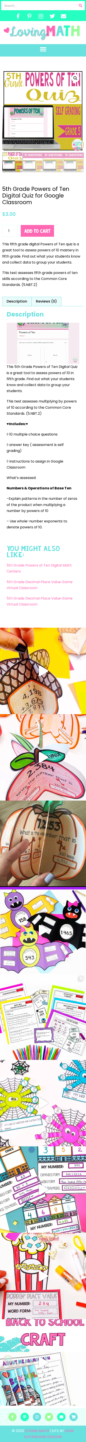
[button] (43, 49)
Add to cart (37, 231)
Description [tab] (17, 301)
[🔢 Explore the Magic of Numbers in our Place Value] (43, 1189)
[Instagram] (41, 16)
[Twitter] (52, 16)
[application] (43, 343)
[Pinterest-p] (29, 16)
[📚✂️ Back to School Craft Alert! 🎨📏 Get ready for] (43, 1362)
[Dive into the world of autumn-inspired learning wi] (43, 671)
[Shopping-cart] (73, 1417)
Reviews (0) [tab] (46, 301)
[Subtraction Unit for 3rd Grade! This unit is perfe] (43, 1016)
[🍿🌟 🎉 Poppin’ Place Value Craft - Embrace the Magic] (43, 1276)
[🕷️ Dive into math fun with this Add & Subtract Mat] (43, 1103)
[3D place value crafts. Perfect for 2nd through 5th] (43, 757)
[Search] (80, 5)
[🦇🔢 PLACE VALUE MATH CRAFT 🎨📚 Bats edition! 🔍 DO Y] (43, 930)
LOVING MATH (37, 1430)
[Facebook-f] (18, 16)
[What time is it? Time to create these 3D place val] (43, 844)
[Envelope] (63, 16)
